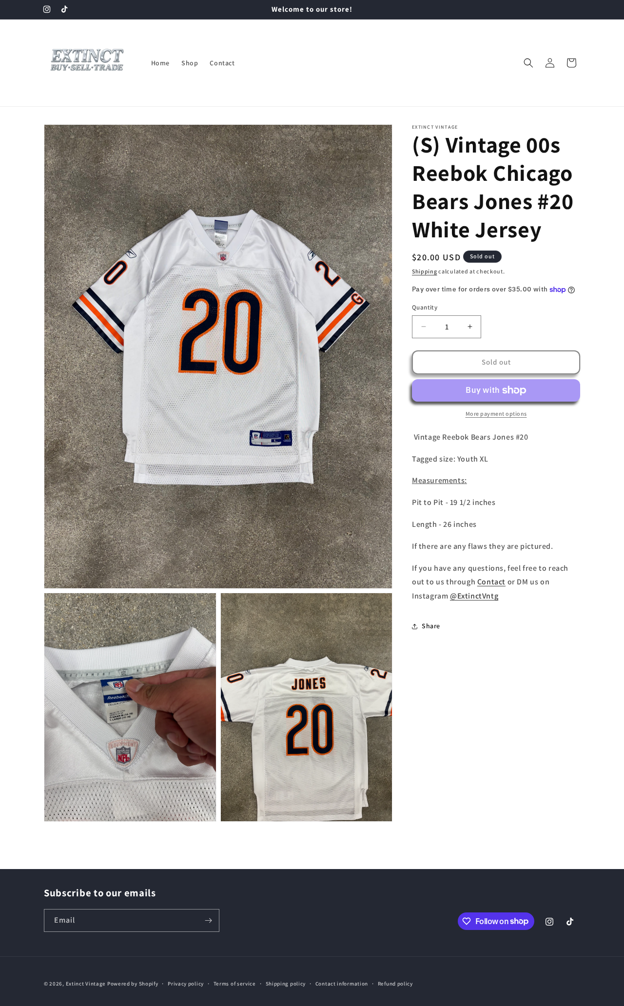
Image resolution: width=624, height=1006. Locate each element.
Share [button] (431, 625)
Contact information (341, 983)
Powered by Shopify (132, 983)
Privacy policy (186, 983)
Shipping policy (286, 983)
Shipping (424, 271)
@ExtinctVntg (474, 596)
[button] (528, 63)
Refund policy (395, 983)
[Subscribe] (208, 920)
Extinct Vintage (86, 983)
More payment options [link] (496, 413)
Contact (491, 582)
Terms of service (235, 983)
